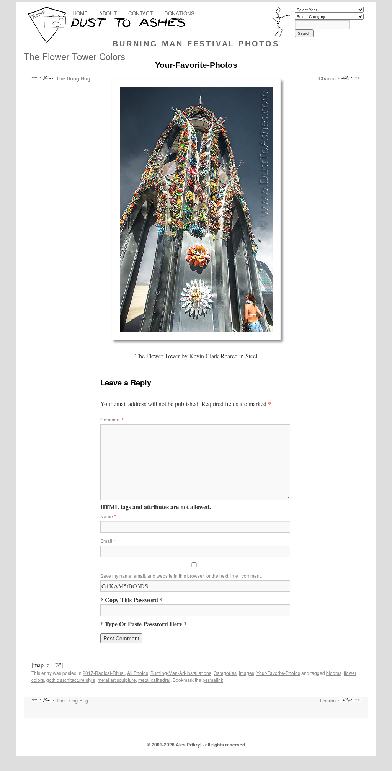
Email (107, 540)
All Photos (137, 673)
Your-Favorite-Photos (278, 673)
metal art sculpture (117, 679)
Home (80, 13)
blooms (333, 673)
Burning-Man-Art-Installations (180, 673)
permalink (213, 679)
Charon (327, 78)
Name (108, 516)
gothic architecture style (70, 679)
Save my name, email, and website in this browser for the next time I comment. (181, 575)
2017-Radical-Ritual (104, 673)
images (246, 673)
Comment (112, 419)
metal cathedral (154, 679)
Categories (225, 673)
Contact (140, 13)
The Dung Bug (72, 78)
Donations (179, 13)
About (108, 13)
